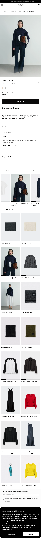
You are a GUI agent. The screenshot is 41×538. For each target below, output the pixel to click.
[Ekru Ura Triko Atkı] (2, 88)
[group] (20, 191)
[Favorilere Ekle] (38, 82)
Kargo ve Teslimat (7, 157)
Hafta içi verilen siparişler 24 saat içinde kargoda (20, 1)
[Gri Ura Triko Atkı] (5, 88)
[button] (34, 171)
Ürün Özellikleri (7, 127)
